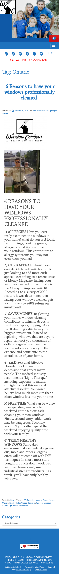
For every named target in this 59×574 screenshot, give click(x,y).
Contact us (47, 563)
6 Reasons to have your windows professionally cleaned (29, 92)
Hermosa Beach (41, 500)
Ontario (5, 503)
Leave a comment (20, 505)
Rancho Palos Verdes (18, 503)
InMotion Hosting (23, 569)
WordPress (39, 567)
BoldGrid (17, 567)
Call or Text (29, 60)
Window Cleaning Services (39, 557)
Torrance (31, 503)
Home (7, 557)
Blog (12, 500)
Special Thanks (41, 569)
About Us (17, 557)
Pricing (10, 560)
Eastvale (30, 500)
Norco (51, 500)
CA (25, 500)
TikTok (49, 53)
